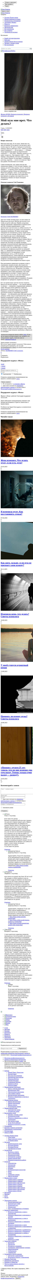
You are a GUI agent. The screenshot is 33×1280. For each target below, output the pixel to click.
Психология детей (13, 1116)
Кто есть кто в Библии (15, 1075)
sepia (8, 130)
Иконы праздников (14, 1103)
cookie (21, 1061)
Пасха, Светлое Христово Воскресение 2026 (16, 1089)
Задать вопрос (5, 349)
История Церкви (13, 1145)
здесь (24, 334)
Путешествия (8, 1131)
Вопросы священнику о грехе (17, 1225)
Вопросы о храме (13, 1239)
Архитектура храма (14, 1110)
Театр (10, 1173)
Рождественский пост (15, 1202)
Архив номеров (9, 1039)
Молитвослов (8, 27)
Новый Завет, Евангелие (15, 1072)
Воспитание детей (10, 1113)
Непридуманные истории (12, 19)
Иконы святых (12, 1105)
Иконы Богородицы (14, 1101)
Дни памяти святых (14, 1093)
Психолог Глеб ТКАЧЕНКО (9, 216)
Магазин (7, 1029)
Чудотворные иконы (14, 1106)
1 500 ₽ (3, 366)
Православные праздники (12, 1087)
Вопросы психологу (17, 114)
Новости (7, 24)
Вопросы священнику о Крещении (19, 1231)
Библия (6, 1071)
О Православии (13, 1140)
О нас (6, 1027)
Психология (8, 1150)
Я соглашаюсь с (14, 384)
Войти (13, 51)
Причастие (11, 1244)
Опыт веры (11, 1137)
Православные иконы (11, 1100)
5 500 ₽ (3, 368)
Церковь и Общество (11, 1262)
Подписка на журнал (11, 32)
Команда (7, 1034)
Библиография (12, 1085)
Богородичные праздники (16, 1095)
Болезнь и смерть (13, 1152)
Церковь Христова (10, 1259)
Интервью (7, 1192)
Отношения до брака (14, 1157)
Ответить (7, 849)
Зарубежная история (14, 1148)
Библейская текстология (15, 1077)
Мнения (6, 1194)
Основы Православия (11, 17)
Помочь (7, 9)
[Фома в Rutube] (7, 1023)
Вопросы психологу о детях (16, 1124)
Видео (6, 1197)
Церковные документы (11, 1260)
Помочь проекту (5, 382)
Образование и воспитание (12, 1129)
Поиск (6, 6)
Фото (6, 1196)
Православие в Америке (15, 1179)
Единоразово (7, 374)
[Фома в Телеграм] (8, 1018)
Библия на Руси (13, 1084)
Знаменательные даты (15, 1144)
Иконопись (11, 1166)
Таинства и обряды (10, 1241)
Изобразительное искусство (16, 1170)
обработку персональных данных (12, 386)
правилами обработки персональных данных (15, 1053)
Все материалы (9, 29)
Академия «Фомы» (10, 22)
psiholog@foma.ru (10, 339)
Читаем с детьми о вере (11, 43)
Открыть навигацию (10, 2)
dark (5, 130)
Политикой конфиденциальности (11, 389)
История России (13, 1147)
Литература (11, 1165)
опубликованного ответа (8, 347)
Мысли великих (13, 1176)
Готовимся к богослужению (13, 1254)
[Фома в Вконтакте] (8, 1015)
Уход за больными (13, 1153)
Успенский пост (13, 1205)
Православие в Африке (15, 1181)
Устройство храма (13, 1111)
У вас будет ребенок (14, 1123)
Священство (12, 1252)
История (7, 1142)
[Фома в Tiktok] (7, 1020)
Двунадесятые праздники (16, 1092)
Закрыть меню (5, 11)
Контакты (7, 1032)
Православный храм (10, 1108)
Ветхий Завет (12, 1074)
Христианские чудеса (15, 1139)
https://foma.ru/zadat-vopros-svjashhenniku (18, 866)
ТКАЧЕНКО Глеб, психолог (14, 350)
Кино (9, 1171)
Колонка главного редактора (13, 1127)
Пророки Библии (13, 1079)
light (2, 130)
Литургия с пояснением (15, 1256)
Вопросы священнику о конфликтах (19, 1230)
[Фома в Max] (6, 1024)
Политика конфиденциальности (14, 1058)
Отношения (8, 1126)
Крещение (11, 1243)
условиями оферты (19, 384)
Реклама (7, 1031)
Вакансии (7, 1036)
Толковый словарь (14, 1174)
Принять (18, 1278)
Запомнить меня (8, 807)
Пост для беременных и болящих (18, 1208)
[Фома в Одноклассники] (10, 1016)
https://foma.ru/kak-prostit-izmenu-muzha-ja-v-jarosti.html (19, 920)
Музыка (10, 1168)
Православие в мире (10, 1178)
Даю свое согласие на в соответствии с (13, 387)
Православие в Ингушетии (16, 1187)
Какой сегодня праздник (12, 38)
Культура (7, 1161)
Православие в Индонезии (16, 1189)
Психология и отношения (12, 21)
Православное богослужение (13, 41)
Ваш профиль (9, 4)
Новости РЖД (8, 1132)
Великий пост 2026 (14, 1203)
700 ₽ (2, 364)
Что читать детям (13, 1121)
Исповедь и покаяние (15, 1246)
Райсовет (7, 40)
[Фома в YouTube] (7, 1021)
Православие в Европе (15, 1186)
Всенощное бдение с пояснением (18, 1257)
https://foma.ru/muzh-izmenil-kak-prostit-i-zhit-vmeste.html (18, 924)
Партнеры (7, 1037)
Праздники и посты (10, 1200)
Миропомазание (13, 1249)
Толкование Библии (14, 1082)
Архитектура (12, 1163)
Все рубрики (8, 30)
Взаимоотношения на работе (17, 1160)
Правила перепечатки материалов (15, 1059)
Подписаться (22, 1048)
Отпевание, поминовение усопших (19, 1247)
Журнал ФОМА (6, 114)
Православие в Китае (14, 1191)
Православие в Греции (15, 1184)
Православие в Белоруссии (16, 1183)
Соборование (12, 1251)
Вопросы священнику (11, 25)
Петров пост (12, 1207)
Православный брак (14, 1158)
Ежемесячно (18, 374)
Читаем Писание (13, 1080)
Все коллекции (9, 45)
